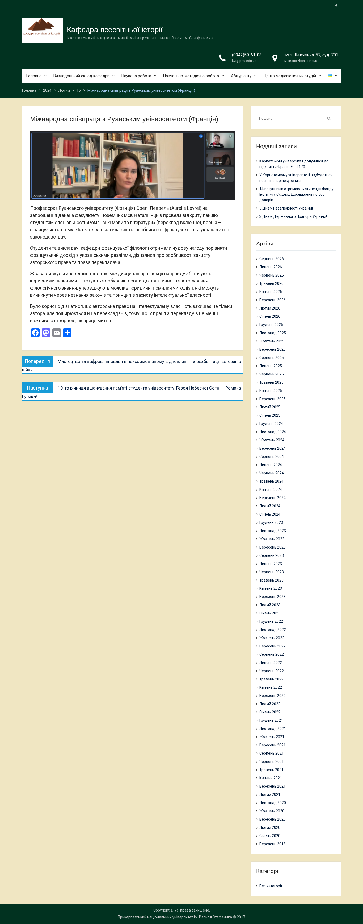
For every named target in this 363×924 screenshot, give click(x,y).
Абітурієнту (241, 75)
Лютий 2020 (269, 827)
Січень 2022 (269, 712)
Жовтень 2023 (271, 539)
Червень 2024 (271, 473)
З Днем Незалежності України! (286, 208)
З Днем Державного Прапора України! (293, 216)
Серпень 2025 (271, 358)
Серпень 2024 (271, 456)
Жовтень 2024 (271, 440)
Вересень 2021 (272, 745)
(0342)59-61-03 (247, 54)
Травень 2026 (271, 283)
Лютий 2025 (269, 407)
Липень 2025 (270, 366)
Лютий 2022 (269, 704)
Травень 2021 (271, 770)
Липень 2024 (270, 465)
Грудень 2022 (271, 621)
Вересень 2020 (272, 819)
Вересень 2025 (272, 349)
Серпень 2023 (271, 555)
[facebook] (336, 5)
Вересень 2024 (272, 448)
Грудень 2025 (271, 325)
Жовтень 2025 (271, 341)
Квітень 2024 (270, 489)
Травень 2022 (271, 679)
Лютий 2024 (269, 506)
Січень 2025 (269, 415)
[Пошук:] (295, 118)
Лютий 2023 (269, 605)
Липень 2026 (270, 267)
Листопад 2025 (272, 333)
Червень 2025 (271, 374)
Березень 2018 (272, 844)
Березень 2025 (272, 399)
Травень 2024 (271, 481)
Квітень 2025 (270, 390)
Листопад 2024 (272, 432)
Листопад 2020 (272, 803)
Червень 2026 (271, 275)
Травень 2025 (271, 382)
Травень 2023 (271, 580)
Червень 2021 (271, 761)
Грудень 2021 (271, 720)
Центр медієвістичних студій (289, 75)
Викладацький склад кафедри (81, 75)
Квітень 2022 (270, 687)
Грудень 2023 (271, 522)
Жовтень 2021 (271, 737)
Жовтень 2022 (271, 638)
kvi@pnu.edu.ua (244, 61)
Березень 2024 (272, 498)
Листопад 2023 (272, 531)
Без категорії (270, 886)
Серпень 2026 (271, 259)
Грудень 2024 (271, 423)
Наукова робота (136, 75)
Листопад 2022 (272, 630)
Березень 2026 (272, 300)
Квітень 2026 (270, 292)
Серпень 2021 (271, 753)
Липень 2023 (270, 564)
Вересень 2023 (272, 547)
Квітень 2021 (270, 778)
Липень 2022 (270, 662)
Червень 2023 (271, 572)
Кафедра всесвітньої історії (115, 30)
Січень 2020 (269, 836)
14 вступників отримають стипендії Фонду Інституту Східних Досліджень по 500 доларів (296, 194)
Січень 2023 (269, 613)
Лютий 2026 (269, 308)
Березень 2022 (272, 695)
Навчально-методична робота (191, 75)
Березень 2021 (272, 786)
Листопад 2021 (272, 728)
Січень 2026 (269, 316)
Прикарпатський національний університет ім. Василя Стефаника (175, 917)
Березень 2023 (272, 597)
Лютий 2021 (269, 794)
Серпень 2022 (271, 654)
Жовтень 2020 (271, 811)
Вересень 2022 (272, 646)
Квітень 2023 (270, 588)
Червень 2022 (271, 671)
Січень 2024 (269, 514)
